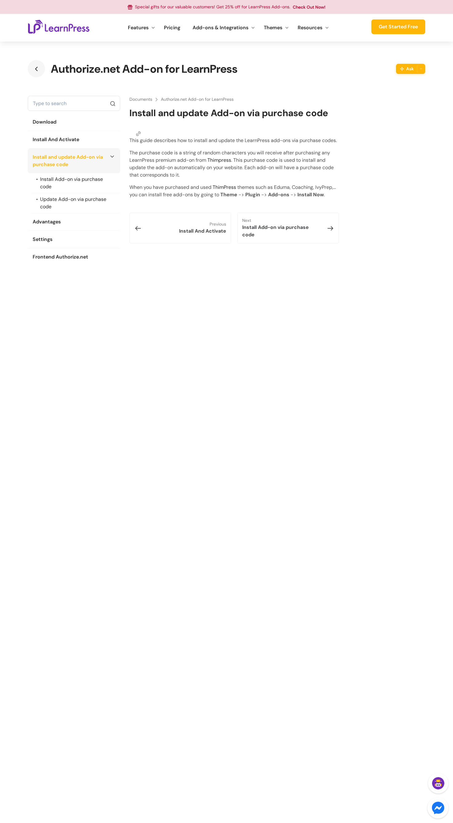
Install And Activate (56, 139)
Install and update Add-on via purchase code (68, 161)
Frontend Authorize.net (60, 257)
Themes (273, 27)
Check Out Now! (309, 7)
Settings (42, 239)
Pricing (172, 27)
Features (138, 27)
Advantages (47, 221)
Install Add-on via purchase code (71, 183)
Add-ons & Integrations (220, 27)
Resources (310, 27)
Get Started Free (398, 26)
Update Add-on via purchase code (73, 203)
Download (44, 122)
